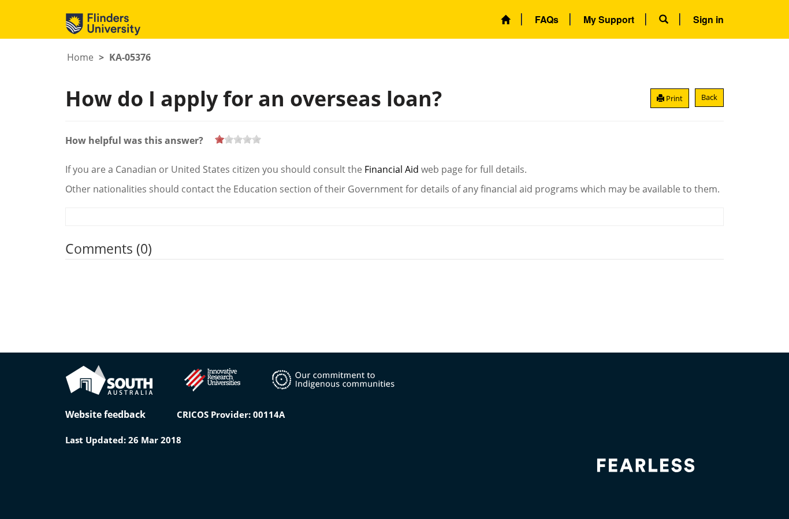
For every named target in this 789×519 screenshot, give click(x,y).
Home (80, 57)
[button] (663, 19)
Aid (412, 169)
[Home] (505, 19)
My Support (608, 19)
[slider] (238, 139)
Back (709, 97)
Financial (383, 169)
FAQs (547, 19)
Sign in (708, 19)
